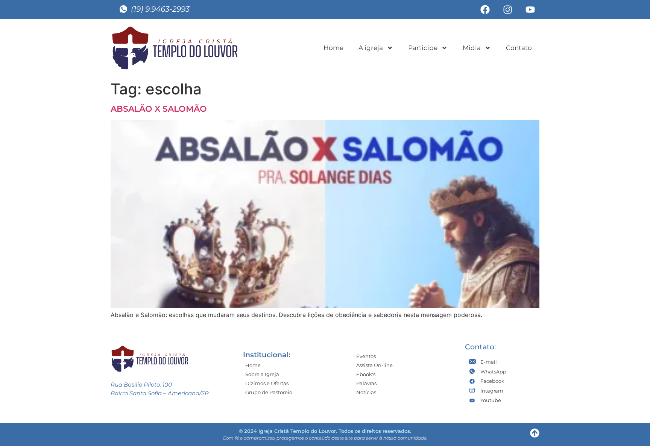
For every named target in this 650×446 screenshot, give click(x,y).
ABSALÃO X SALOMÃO (159, 109)
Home (333, 48)
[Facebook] (484, 9)
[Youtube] (530, 9)
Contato (519, 48)
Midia (472, 48)
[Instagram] (507, 9)
